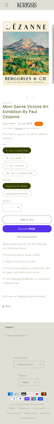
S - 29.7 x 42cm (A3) (17, 150)
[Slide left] (20, 97)
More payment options (27, 236)
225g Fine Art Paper (16, 186)
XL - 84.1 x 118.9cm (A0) (19, 173)
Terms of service (14, 413)
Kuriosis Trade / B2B (25, 404)
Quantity (7, 200)
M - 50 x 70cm (13, 158)
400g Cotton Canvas (17, 193)
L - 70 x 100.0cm (15, 165)
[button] (6, 5)
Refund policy (24, 408)
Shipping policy (30, 413)
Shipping (18, 128)
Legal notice (45, 413)
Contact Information (16, 335)
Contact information (28, 418)
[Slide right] (34, 97)
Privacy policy (39, 408)
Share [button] (8, 306)
